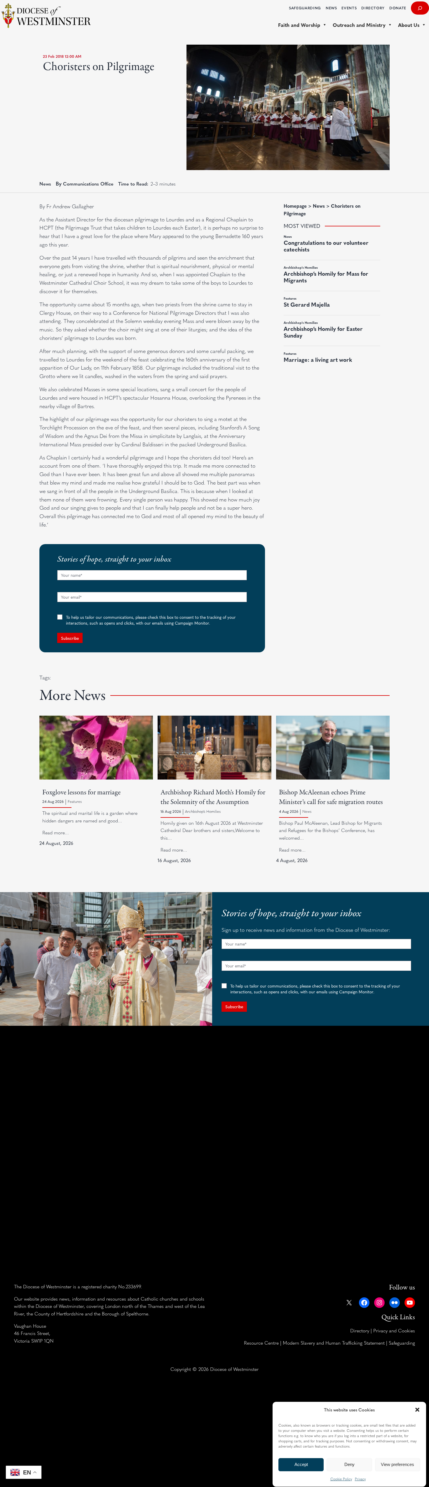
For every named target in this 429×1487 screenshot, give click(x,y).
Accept (301, 1464)
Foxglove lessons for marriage (81, 792)
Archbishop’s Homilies (203, 811)
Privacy (360, 1478)
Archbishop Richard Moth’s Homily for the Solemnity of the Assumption (213, 797)
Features (75, 801)
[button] (417, 1410)
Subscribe (70, 638)
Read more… (55, 832)
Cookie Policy (341, 1478)
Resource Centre (261, 1342)
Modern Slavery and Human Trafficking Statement (334, 1342)
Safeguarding (402, 1342)
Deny (349, 1464)
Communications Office (88, 183)
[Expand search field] (420, 8)
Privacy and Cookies (394, 1330)
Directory (359, 1330)
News (45, 183)
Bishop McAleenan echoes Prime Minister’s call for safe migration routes (331, 797)
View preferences (397, 1464)
